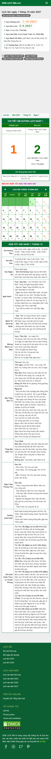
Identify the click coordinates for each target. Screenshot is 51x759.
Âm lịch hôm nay (9, 651)
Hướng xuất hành (8, 516)
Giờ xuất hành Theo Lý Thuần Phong (8, 578)
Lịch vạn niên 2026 (10, 682)
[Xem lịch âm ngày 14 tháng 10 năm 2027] (24, 216)
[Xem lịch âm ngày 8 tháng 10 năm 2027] (31, 208)
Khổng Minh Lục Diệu (9, 347)
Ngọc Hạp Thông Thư (8, 485)
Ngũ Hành (7, 296)
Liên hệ (6, 711)
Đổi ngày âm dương (11, 655)
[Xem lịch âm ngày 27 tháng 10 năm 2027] (17, 233)
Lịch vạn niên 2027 (10, 686)
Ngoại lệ (18, 389)
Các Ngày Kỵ (9, 273)
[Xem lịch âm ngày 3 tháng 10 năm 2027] (44, 199)
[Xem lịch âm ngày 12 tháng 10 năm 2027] (11, 216)
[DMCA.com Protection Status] (12, 725)
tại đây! (42, 741)
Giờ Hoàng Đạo (8, 252)
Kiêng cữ (18, 383)
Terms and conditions (12, 718)
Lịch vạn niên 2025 (10, 679)
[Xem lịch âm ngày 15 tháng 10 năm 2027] (31, 216)
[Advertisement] (25, 86)
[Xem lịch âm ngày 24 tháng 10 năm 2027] (44, 225)
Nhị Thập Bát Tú (9, 399)
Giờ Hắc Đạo (9, 262)
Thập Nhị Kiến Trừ (9, 450)
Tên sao (18, 362)
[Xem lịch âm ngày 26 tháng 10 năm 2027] (11, 233)
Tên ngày (19, 365)
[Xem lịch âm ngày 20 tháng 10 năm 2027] (17, 225)
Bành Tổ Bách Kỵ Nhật (9, 323)
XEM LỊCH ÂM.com (11, 2)
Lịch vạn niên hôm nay (12, 675)
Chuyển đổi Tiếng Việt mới (14, 698)
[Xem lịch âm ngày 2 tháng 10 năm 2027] (38, 199)
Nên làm (18, 373)
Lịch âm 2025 (8, 659)
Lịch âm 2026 (8, 662)
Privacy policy (9, 714)
